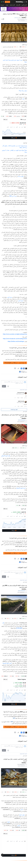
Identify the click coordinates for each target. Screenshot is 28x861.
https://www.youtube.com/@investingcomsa (15, 334)
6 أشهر (17, 127)
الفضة (8, 822)
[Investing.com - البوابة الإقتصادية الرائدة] (20, 2)
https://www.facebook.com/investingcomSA (15, 338)
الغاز (3, 622)
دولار (23, 98)
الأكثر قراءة (18, 5)
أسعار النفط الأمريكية (7, 663)
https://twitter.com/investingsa (16, 341)
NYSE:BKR (19, 628)
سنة (14, 127)
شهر (19, 127)
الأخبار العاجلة (12, 5)
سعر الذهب (9, 297)
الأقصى (8, 127)
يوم (24, 127)
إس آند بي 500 (12, 196)
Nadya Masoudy (20, 392)
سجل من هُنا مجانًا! (23, 90)
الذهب (21, 809)
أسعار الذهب (20, 300)
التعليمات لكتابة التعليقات (23, 389)
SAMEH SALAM (21, 401)
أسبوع (22, 127)
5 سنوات (11, 127)
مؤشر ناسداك (20, 176)
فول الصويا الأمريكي (5, 455)
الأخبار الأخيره (24, 5)
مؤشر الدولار (22, 815)
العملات (7, 5)
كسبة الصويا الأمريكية (20, 488)
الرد (24, 397)
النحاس (18, 825)
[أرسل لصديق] (15, 368)
